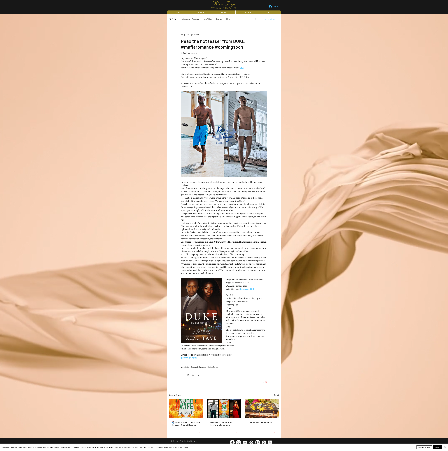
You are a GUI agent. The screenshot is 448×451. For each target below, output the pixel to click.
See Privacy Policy (181, 447)
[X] (238, 442)
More (228, 19)
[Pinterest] (251, 442)
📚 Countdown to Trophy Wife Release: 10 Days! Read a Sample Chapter (186, 423)
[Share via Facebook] (182, 375)
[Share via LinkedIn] (193, 375)
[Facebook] (232, 442)
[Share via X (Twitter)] (188, 375)
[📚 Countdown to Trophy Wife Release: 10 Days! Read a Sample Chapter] (186, 408)
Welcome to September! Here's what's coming (221, 423)
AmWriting (208, 19)
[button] (256, 19)
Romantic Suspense (198, 367)
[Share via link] (199, 375)
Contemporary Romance (189, 19)
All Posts (172, 19)
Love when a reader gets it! (260, 422)
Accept (437, 447)
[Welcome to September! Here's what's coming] (224, 408)
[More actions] (265, 34)
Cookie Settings (424, 447)
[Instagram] (257, 442)
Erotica (219, 19)
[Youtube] (244, 442)
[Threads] (264, 442)
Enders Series (213, 367)
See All (276, 395)
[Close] (445, 447)
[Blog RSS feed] (270, 442)
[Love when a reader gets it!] (262, 408)
